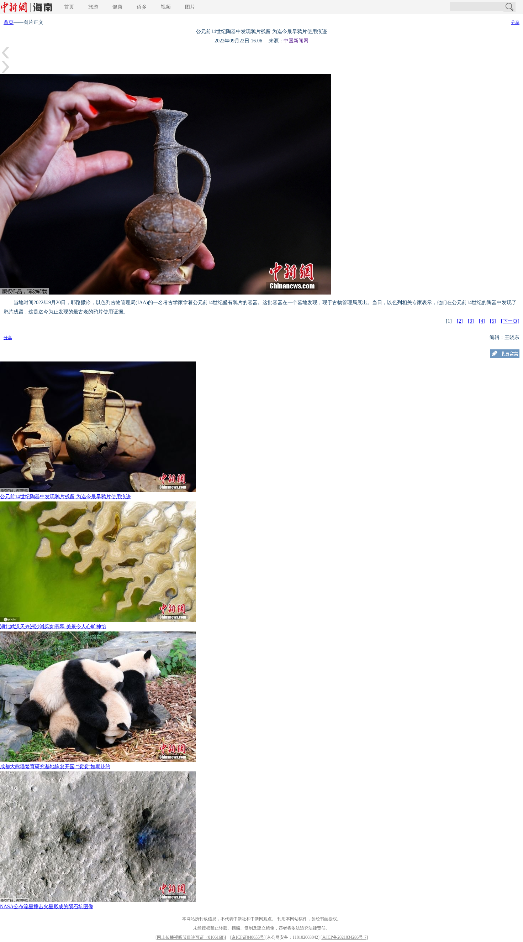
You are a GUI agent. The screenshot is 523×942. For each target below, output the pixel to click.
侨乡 (142, 7)
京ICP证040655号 (248, 937)
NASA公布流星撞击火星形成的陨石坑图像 (46, 906)
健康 (117, 7)
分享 (515, 22)
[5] (493, 321)
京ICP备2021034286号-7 (344, 937)
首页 (69, 7)
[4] (482, 321)
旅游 (93, 7)
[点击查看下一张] (5, 72)
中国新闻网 (296, 40)
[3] (471, 321)
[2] (460, 321)
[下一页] (510, 321)
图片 (190, 7)
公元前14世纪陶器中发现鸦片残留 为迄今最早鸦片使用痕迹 (65, 496)
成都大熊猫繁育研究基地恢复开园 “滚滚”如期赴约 (55, 766)
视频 (166, 7)
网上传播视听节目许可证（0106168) (190, 937)
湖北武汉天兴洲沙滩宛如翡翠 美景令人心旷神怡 (53, 626)
